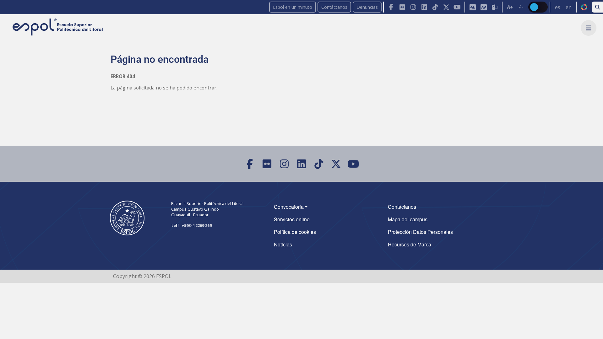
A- (521, 7)
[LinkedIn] (424, 7)
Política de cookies (295, 231)
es (557, 7)
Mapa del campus (407, 219)
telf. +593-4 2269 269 (191, 225)
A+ (510, 7)
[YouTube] (457, 7)
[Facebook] (391, 7)
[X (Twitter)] (446, 7)
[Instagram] (413, 7)
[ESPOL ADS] (472, 7)
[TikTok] (435, 7)
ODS (584, 7)
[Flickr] (402, 7)
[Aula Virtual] (483, 7)
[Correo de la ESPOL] (494, 7)
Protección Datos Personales (420, 231)
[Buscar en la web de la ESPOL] (597, 7)
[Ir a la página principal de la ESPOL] (58, 27)
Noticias (283, 244)
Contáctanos (334, 7)
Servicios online (292, 219)
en (569, 7)
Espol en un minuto (292, 7)
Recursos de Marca (409, 244)
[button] (588, 28)
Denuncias (367, 7)
